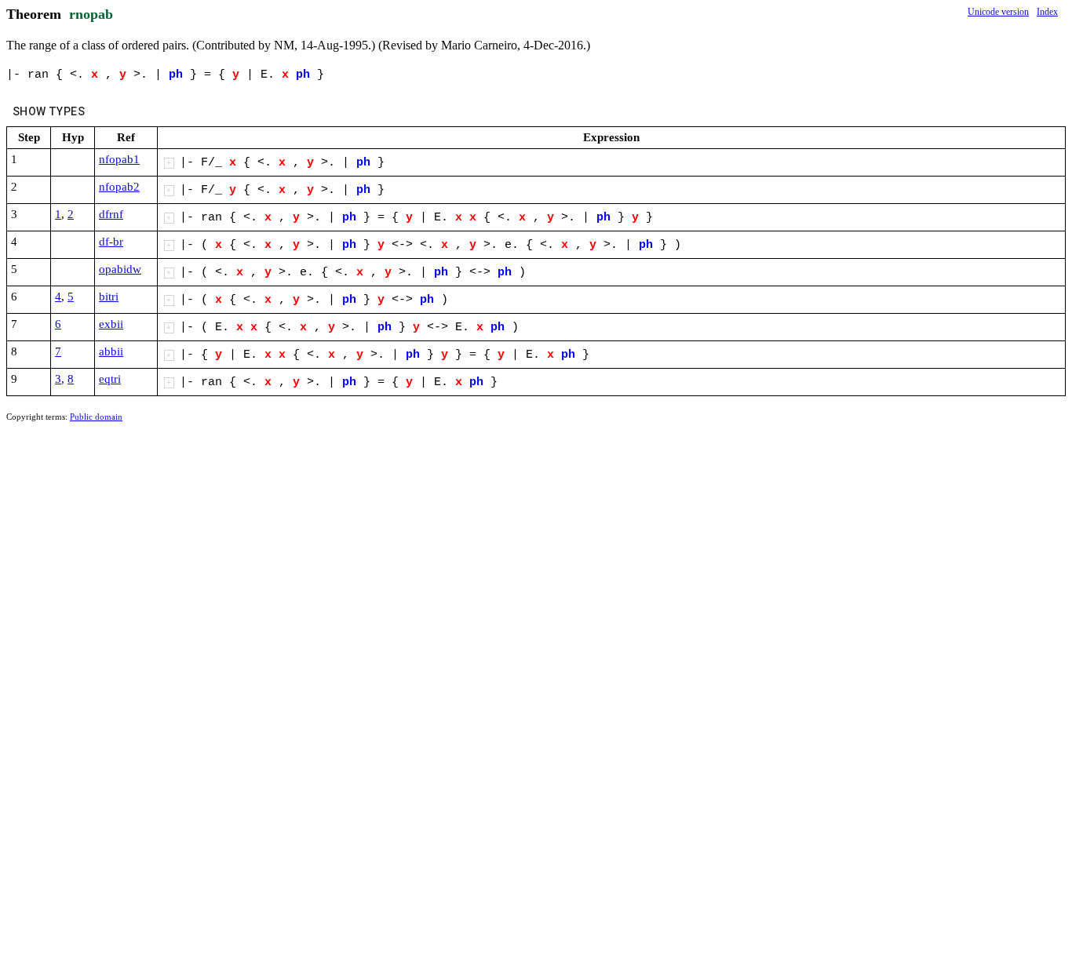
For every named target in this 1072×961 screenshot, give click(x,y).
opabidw (120, 269)
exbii (111, 324)
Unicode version (998, 11)
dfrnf (111, 214)
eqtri (110, 379)
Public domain (96, 416)
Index (1047, 11)
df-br (111, 241)
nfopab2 (119, 186)
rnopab (91, 14)
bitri (109, 296)
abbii (111, 351)
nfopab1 (119, 159)
